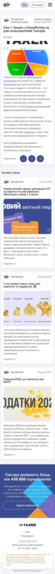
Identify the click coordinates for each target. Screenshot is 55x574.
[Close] (49, 554)
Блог (7, 27)
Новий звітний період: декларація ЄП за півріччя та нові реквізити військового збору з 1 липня (27, 192)
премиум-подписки (36, 106)
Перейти (8, 264)
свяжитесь (29, 132)
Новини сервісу (42, 19)
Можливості (27, 536)
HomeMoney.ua (12, 85)
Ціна (27, 532)
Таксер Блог (17, 19)
